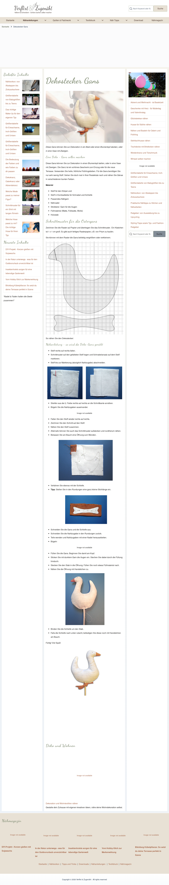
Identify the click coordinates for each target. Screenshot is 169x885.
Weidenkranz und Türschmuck (144, 152)
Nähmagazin (126, 864)
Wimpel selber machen (141, 158)
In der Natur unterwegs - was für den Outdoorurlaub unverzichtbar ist (51, 852)
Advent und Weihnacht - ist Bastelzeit (147, 102)
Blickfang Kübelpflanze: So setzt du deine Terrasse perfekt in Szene (150, 851)
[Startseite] (33, 8)
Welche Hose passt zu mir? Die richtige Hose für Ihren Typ (12, 227)
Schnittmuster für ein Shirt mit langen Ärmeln (13, 209)
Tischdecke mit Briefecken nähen (145, 146)
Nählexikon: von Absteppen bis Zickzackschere (13, 85)
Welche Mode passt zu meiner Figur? (12, 195)
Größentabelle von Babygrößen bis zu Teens (13, 99)
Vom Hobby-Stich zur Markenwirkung (22, 279)
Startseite (5, 26)
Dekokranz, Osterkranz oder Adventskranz (13, 181)
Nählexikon (54, 864)
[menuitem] (10, 20)
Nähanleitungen (98, 864)
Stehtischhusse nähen (140, 140)
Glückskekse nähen (139, 118)
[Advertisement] (84, 48)
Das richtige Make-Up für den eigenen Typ (13, 113)
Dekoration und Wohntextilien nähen (62, 803)
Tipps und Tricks (69, 864)
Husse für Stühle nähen (141, 124)
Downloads (84, 864)
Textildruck (113, 864)
